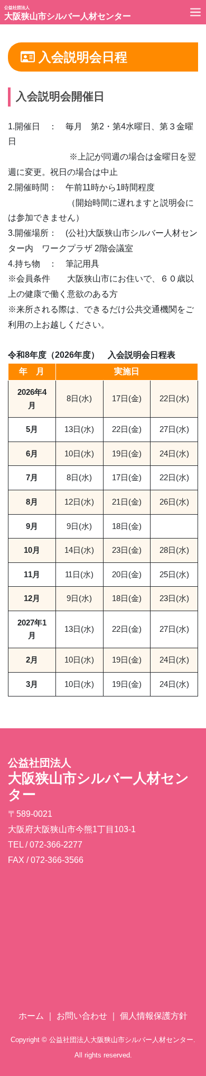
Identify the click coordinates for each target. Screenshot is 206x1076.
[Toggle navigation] (195, 12)
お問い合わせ (82, 1015)
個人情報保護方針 (154, 1015)
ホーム (31, 1015)
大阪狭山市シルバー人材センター (67, 13)
